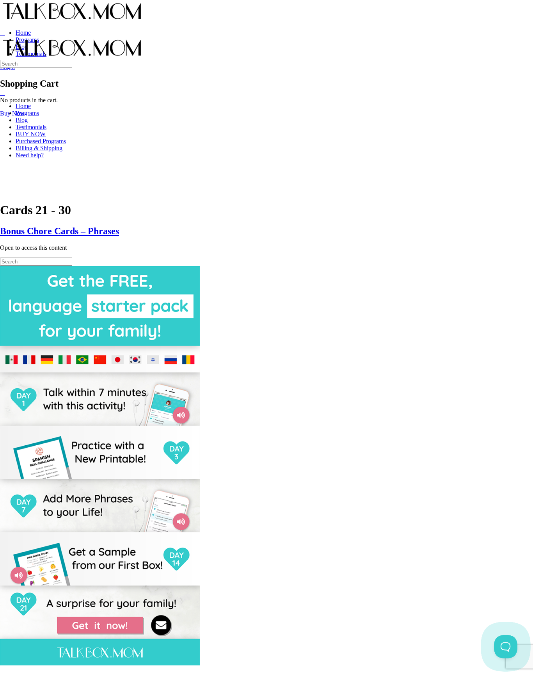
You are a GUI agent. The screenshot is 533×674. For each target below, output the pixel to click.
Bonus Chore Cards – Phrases (59, 231)
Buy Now (12, 113)
